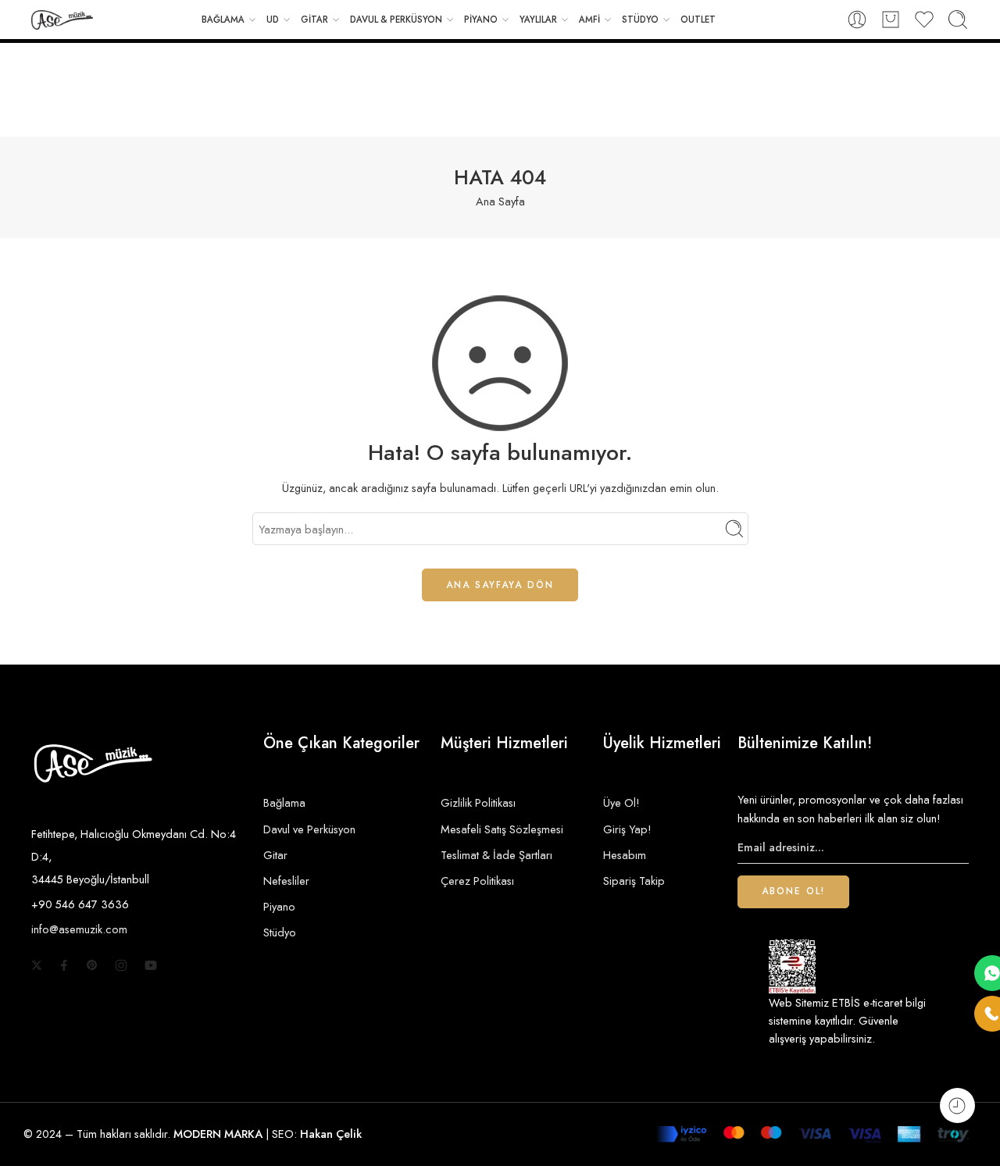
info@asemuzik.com (79, 929)
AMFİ (589, 19)
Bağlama (284, 802)
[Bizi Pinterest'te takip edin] (92, 965)
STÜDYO (640, 19)
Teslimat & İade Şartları (496, 855)
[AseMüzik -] (62, 20)
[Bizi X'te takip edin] (36, 965)
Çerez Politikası (477, 880)
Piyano (279, 906)
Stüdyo (279, 932)
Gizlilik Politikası (478, 802)
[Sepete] (891, 19)
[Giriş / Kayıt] (857, 19)
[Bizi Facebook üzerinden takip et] (64, 965)
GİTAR (314, 19)
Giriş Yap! (627, 829)
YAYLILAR (538, 19)
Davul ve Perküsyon (309, 829)
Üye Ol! (621, 802)
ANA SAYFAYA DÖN (500, 585)
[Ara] (958, 19)
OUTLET (698, 19)
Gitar (275, 855)
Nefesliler (286, 880)
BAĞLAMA (223, 19)
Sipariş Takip (634, 880)
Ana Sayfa (500, 201)
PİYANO (481, 19)
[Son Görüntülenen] (957, 1105)
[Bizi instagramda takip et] (121, 965)
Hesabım (624, 855)
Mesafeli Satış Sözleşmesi (502, 829)
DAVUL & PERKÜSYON (396, 19)
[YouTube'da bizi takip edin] (151, 965)
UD (272, 19)
